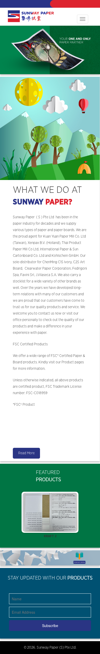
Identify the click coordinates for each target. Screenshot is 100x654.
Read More (26, 453)
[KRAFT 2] (50, 512)
